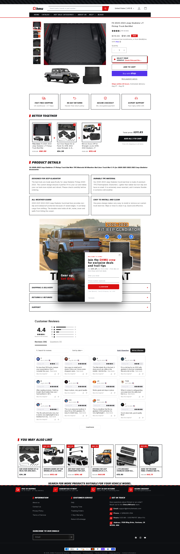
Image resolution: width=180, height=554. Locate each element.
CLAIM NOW (103, 287)
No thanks (91, 297)
